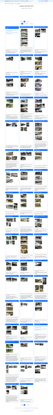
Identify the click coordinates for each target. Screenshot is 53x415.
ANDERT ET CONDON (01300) (40, 76)
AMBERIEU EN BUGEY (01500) (25, 27)
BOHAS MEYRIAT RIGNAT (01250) (10, 342)
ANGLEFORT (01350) (9, 97)
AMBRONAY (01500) (38, 55)
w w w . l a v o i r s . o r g (26, 411)
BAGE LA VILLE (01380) (24, 216)
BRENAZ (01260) (23, 384)
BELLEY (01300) (8, 234)
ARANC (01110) (23, 97)
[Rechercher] (38, 1)
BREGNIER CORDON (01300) (25, 341)
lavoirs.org (8, 1)
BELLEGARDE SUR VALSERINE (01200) (40, 217)
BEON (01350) (22, 300)
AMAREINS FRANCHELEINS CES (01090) (11, 28)
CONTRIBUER (24, 1)
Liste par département (10, 3)
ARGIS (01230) (22, 150)
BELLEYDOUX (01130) (10, 260)
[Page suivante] (30, 21)
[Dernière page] (31, 21)
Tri (19, 23)
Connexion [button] (43, 1)
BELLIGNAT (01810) (23, 260)
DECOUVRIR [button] (18, 1)
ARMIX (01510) (37, 150)
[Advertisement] (26, 14)
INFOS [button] (28, 1)
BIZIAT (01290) (37, 324)
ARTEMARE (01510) (23, 169)
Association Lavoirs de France (29, 410)
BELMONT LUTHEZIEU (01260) (11, 275)
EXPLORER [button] (12, 1)
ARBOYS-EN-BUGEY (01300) (40, 97)
